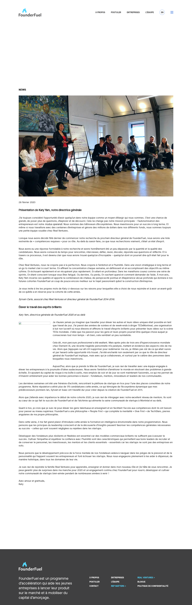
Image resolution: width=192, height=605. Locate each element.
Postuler (116, 12)
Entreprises (133, 12)
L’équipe (149, 12)
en (162, 12)
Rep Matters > (118, 586)
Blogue (141, 581)
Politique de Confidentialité (152, 586)
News (22, 89)
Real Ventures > (146, 577)
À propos (100, 12)
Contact (94, 586)
